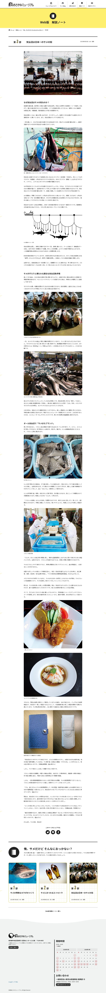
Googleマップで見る (13, 982)
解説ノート (82, 6)
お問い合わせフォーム (62, 984)
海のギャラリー (92, 6)
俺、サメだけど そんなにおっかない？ (33, 30)
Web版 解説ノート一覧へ (53, 911)
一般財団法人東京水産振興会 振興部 (69, 979)
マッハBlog (63, 6)
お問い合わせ (72, 6)
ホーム (12, 30)
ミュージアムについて (51, 6)
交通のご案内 (12, 947)
